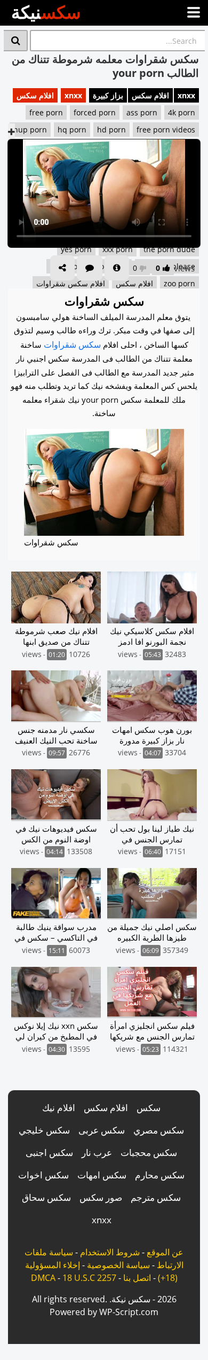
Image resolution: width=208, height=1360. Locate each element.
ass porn (141, 112)
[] (16, 40)
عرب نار (97, 1152)
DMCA (43, 1278)
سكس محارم (160, 1175)
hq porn (72, 129)
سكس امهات (101, 1175)
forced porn (95, 112)
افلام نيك (58, 1107)
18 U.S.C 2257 (89, 1278)
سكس (149, 1107)
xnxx (186, 95)
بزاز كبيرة (108, 95)
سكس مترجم (156, 1197)
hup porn (30, 129)
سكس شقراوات (72, 344)
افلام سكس (150, 95)
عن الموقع (165, 1252)
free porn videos (166, 129)
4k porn (181, 112)
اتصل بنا (137, 1278)
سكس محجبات (149, 1152)
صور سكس (100, 1197)
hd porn (111, 129)
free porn (46, 112)
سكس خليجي (44, 1130)
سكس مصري (158, 1130)
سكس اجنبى (49, 1152)
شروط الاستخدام (110, 1252)
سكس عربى (101, 1130)
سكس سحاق (46, 1197)
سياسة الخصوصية (118, 1265)
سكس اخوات (43, 1175)
